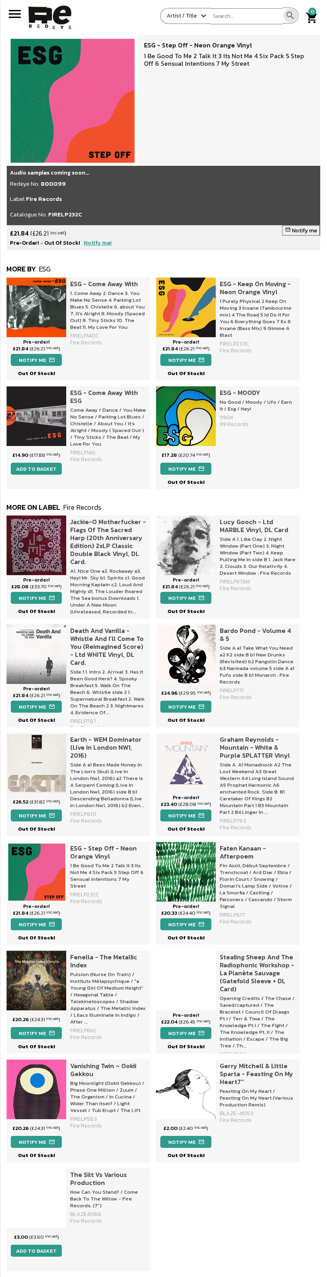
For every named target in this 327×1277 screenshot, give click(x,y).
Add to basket (36, 469)
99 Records (234, 424)
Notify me (301, 230)
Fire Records (44, 198)
